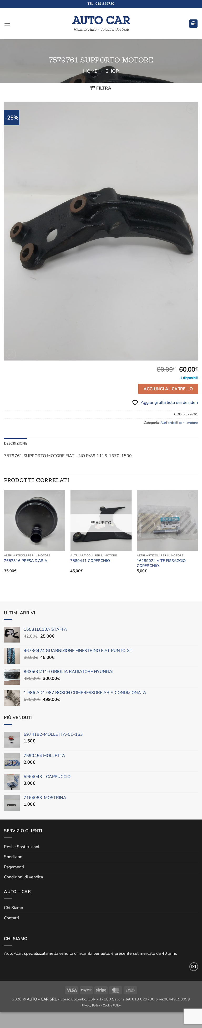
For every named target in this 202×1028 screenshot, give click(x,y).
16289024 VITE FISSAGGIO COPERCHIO (161, 563)
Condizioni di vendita (23, 877)
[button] (7, 23)
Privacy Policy (91, 1005)
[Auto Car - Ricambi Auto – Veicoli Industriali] (101, 18)
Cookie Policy (112, 1005)
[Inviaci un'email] (193, 966)
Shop (112, 71)
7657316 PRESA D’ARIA (25, 560)
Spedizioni (13, 857)
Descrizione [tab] (15, 443)
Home (90, 71)
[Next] (198, 536)
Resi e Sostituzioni (21, 847)
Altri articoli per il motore (179, 422)
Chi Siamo (13, 908)
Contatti (11, 918)
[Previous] (4, 536)
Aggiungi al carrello (168, 389)
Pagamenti (14, 867)
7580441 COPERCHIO (90, 560)
